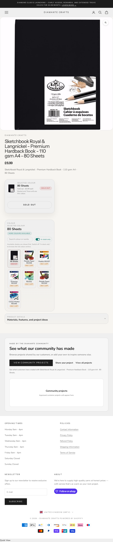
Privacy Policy (66, 435)
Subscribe (16, 501)
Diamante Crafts (15, 135)
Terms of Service (67, 452)
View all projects (84, 362)
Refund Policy (66, 441)
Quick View (5, 540)
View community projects (31, 362)
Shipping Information (69, 446)
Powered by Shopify (71, 518)
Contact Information (69, 429)
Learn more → (69, 5)
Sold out (29, 204)
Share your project (64, 362)
